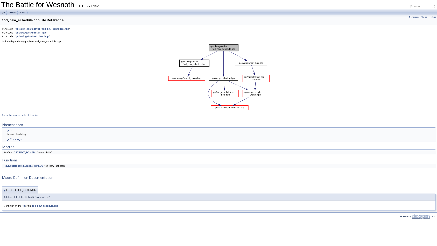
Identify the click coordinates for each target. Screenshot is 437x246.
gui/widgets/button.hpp (31, 32)
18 (23, 205)
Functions (432, 17)
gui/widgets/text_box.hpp (32, 36)
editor (22, 12)
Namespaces (414, 17)
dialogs (12, 12)
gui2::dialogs (14, 139)
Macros (424, 17)
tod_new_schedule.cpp (45, 205)
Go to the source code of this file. (20, 115)
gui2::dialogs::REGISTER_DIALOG (24, 166)
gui (3, 12)
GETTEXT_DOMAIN (25, 152)
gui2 (9, 130)
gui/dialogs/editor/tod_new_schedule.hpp (42, 29)
